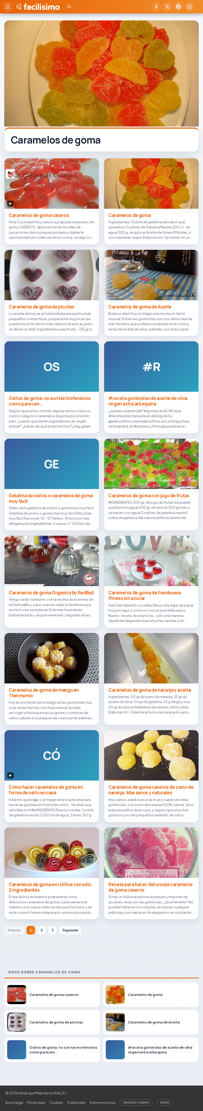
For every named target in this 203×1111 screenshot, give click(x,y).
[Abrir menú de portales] (7, 6)
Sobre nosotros (103, 1102)
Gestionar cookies (136, 1102)
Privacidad (36, 1102)
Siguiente (70, 930)
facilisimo (42, 6)
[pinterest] (178, 6)
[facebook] (156, 6)
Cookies (56, 1102)
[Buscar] (69, 7)
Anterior (14, 930)
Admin (164, 1102)
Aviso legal (14, 1102)
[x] (167, 6)
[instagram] (189, 6)
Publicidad (76, 1102)
